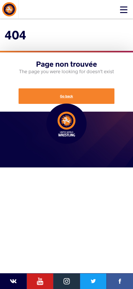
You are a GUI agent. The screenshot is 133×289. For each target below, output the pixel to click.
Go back (66, 96)
